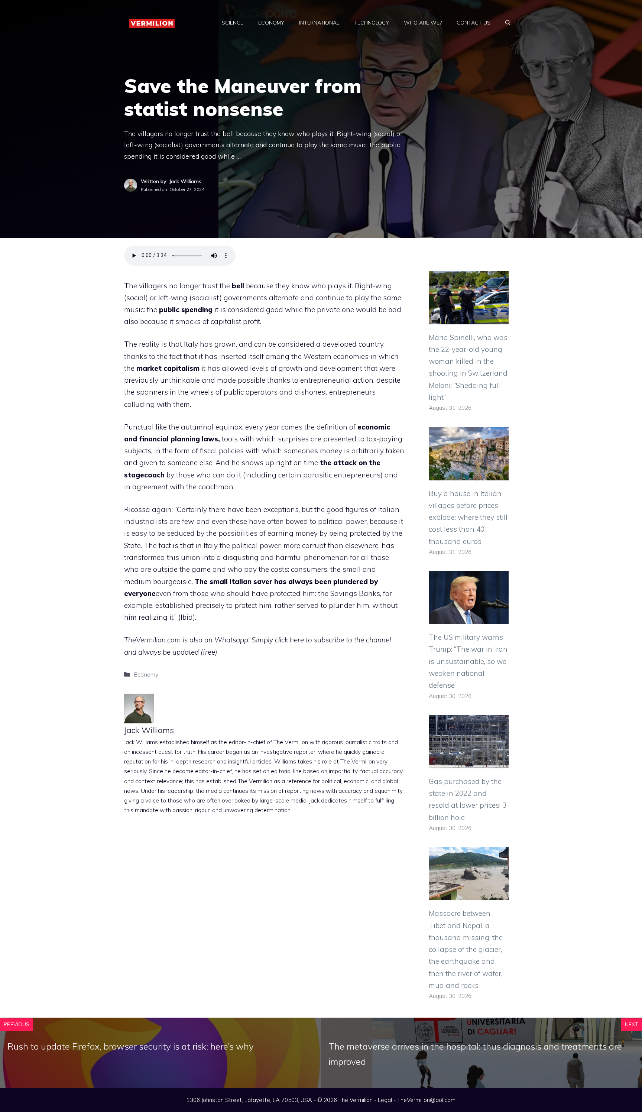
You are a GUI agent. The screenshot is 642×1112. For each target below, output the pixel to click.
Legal (385, 1099)
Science (232, 22)
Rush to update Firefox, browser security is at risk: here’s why (130, 1046)
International (319, 22)
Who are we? (423, 22)
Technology (371, 22)
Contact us (473, 22)
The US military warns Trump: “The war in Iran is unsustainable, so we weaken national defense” (468, 661)
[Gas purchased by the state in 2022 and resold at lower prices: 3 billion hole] (469, 762)
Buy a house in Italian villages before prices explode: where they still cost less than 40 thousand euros (468, 517)
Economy (271, 22)
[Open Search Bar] (508, 23)
